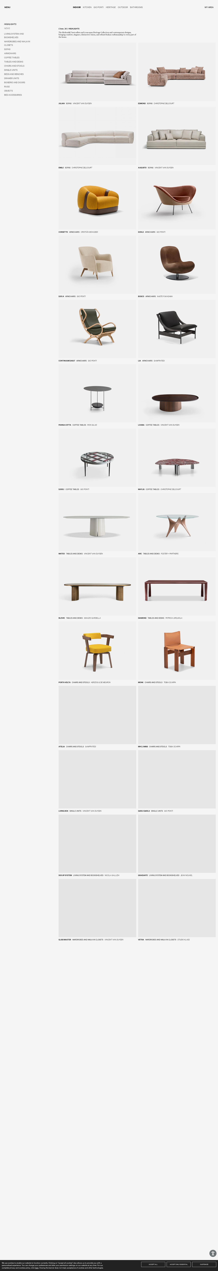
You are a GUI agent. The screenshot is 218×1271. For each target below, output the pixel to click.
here (36, 1267)
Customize (204, 1264)
